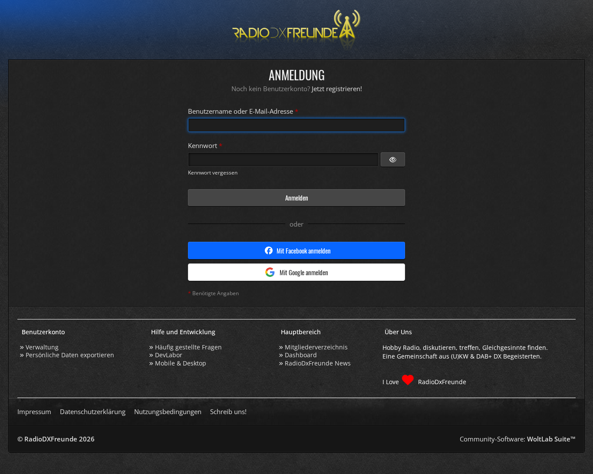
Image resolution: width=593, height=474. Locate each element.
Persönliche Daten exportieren (70, 355)
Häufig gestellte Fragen (188, 347)
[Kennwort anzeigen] (393, 159)
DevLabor (168, 355)
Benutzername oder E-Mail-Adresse (240, 111)
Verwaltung (42, 347)
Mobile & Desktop (180, 363)
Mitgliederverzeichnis (316, 347)
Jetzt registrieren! (337, 88)
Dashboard (301, 355)
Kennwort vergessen (212, 172)
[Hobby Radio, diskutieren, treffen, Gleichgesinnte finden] (296, 29)
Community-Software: (518, 438)
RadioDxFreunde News (318, 363)
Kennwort (202, 145)
